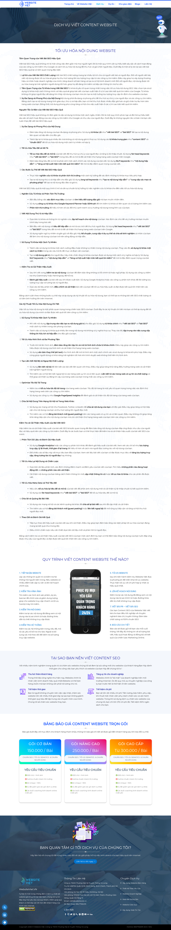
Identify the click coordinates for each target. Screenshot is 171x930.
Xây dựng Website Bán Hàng (134, 883)
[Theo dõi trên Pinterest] (80, 914)
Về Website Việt (84, 4)
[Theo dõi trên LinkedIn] (83, 914)
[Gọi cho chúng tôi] (77, 914)
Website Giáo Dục (129, 905)
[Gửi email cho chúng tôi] (74, 914)
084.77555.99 (81, 904)
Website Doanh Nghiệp (131, 894)
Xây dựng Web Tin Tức (131, 910)
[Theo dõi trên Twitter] (71, 914)
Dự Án (111, 4)
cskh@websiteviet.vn (78, 901)
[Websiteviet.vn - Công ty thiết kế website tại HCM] (32, 4)
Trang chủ (69, 4)
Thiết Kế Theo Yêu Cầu (131, 888)
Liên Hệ (148, 4)
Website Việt (39, 927)
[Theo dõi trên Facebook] (65, 914)
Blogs (137, 4)
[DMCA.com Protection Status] (27, 909)
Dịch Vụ (100, 4)
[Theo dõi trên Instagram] (68, 914)
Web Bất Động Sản (130, 899)
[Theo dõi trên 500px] (91, 914)
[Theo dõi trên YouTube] (85, 914)
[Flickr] (88, 914)
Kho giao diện (125, 4)
